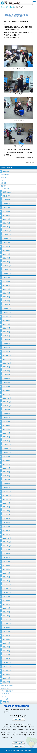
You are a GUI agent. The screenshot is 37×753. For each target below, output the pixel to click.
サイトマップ (19, 724)
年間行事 (3, 183)
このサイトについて (30, 724)
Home (2, 7)
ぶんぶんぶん (5, 688)
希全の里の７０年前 (7, 685)
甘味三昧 (3, 696)
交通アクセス (5, 188)
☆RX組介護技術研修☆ (7, 691)
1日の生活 (4, 180)
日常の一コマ (5, 694)
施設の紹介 (4, 177)
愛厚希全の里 (10, 7)
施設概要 (3, 186)
